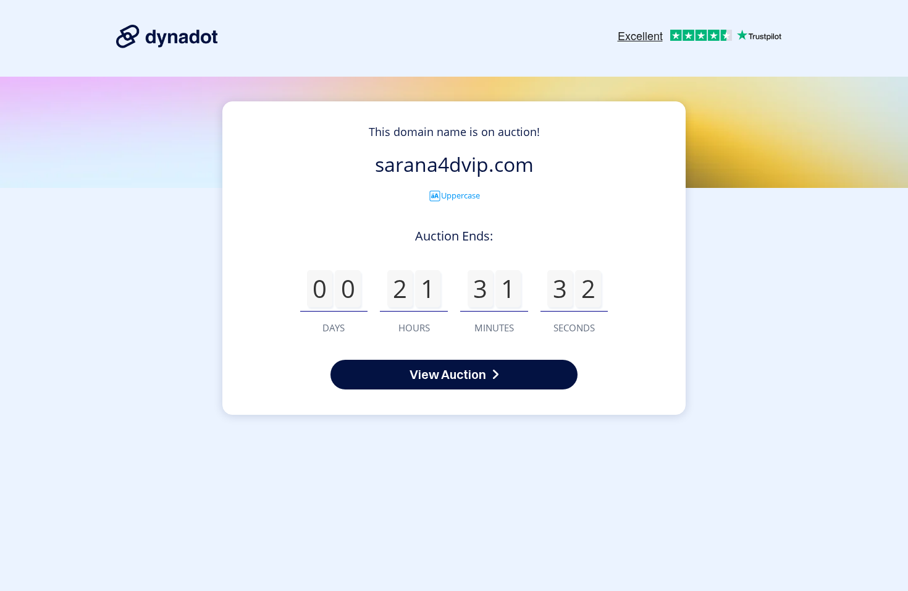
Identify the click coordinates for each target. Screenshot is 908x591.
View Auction (448, 374)
